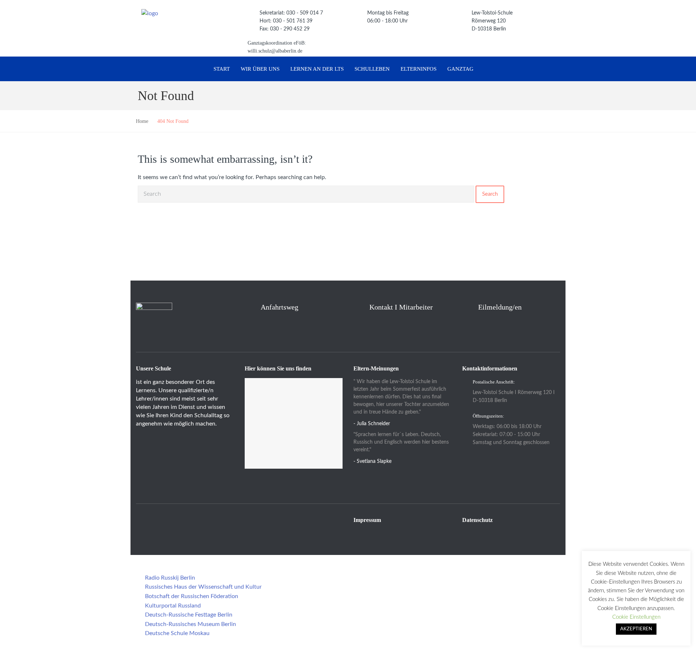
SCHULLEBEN (372, 69)
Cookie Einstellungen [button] (636, 617)
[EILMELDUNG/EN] (466, 306)
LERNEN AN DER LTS (317, 69)
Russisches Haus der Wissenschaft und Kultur (203, 587)
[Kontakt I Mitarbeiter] (357, 305)
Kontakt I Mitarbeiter (401, 307)
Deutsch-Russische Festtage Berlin (188, 615)
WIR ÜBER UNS (260, 69)
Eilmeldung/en (500, 307)
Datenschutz (477, 520)
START (222, 69)
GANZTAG (460, 69)
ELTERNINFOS (418, 69)
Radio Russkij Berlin (170, 578)
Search (490, 194)
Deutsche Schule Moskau (177, 633)
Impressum (367, 520)
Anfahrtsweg (279, 307)
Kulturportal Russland (173, 606)
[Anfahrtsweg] (249, 306)
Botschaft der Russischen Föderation (191, 596)
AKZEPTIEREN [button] (636, 629)
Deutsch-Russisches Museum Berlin (190, 624)
